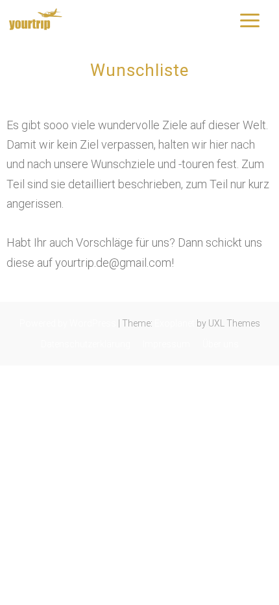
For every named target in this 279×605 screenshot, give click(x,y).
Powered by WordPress (67, 323)
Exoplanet (174, 323)
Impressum (166, 344)
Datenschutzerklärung (85, 344)
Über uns (220, 344)
